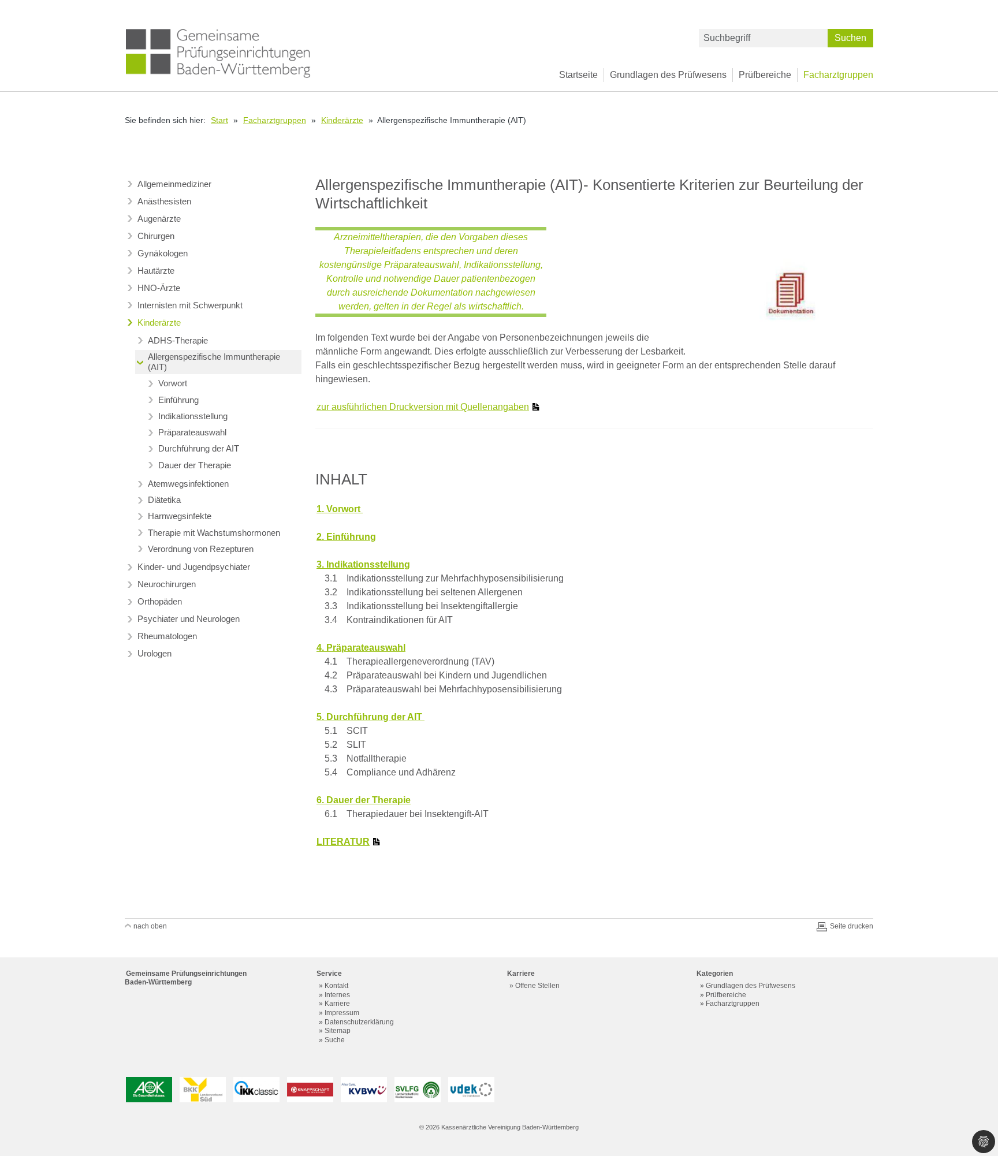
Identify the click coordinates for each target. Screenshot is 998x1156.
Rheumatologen (167, 636)
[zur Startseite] (218, 52)
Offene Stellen (537, 986)
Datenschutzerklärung (359, 1022)
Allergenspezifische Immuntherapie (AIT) (214, 362)
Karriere (337, 1004)
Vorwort (172, 383)
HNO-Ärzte (158, 288)
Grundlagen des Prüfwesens (668, 75)
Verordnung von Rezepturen (201, 549)
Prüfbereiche (765, 75)
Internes (337, 995)
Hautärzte (155, 270)
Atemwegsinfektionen (188, 483)
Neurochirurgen (166, 584)
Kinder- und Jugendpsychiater (193, 567)
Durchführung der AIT (198, 448)
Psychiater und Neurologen (188, 619)
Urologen (154, 653)
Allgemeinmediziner (174, 184)
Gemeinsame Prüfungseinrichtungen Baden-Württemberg (186, 977)
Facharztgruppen (838, 75)
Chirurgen (155, 236)
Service (329, 973)
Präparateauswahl (192, 432)
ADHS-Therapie (178, 340)
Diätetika (164, 500)
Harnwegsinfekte (179, 516)
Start (219, 120)
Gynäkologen (162, 253)
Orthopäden (159, 601)
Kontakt (336, 986)
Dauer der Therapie (194, 465)
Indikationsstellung (193, 416)
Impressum (342, 1013)
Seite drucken (851, 926)
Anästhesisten (164, 201)
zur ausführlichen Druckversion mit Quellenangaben (422, 407)
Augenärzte (159, 218)
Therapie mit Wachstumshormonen (214, 533)
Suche (335, 1040)
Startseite (578, 75)
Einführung (178, 400)
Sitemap (338, 1031)
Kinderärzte (342, 120)
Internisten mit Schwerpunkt (190, 305)
